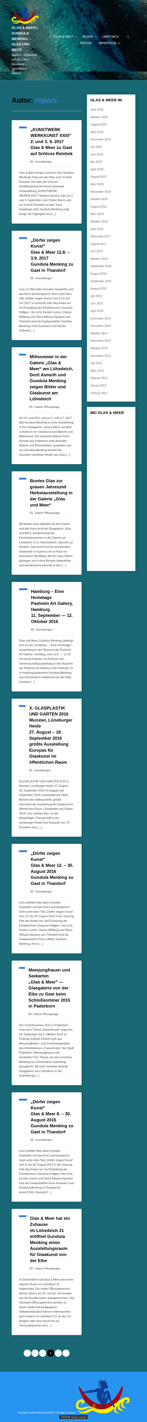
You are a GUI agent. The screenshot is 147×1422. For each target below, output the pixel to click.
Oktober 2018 (99, 221)
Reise (116, 548)
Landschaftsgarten (101, 517)
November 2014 (100, 325)
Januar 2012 (98, 385)
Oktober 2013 (99, 348)
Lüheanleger (98, 523)
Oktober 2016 (99, 258)
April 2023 (96, 169)
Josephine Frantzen (102, 500)
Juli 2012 (96, 363)
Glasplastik (103, 477)
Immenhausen (99, 495)
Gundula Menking (119, 484)
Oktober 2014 (99, 333)
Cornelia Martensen (115, 435)
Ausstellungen (43, 161)
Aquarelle (113, 422)
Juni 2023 (96, 154)
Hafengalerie (98, 490)
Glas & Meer (64, 36)
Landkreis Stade (100, 510)
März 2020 (97, 184)
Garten (98, 461)
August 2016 (98, 273)
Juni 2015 (96, 303)
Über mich (110, 36)
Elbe (97, 441)
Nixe (125, 542)
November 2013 (100, 340)
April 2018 (96, 229)
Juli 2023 (96, 146)
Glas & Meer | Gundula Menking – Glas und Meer (24, 39)
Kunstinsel (109, 505)
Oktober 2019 (99, 199)
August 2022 (98, 176)
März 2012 (97, 370)
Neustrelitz (111, 543)
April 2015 (96, 310)
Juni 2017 (96, 251)
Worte (115, 565)
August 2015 (98, 288)
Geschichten (115, 461)
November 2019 (100, 191)
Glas (95, 470)
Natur (96, 542)
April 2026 (96, 109)
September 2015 (101, 281)
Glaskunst (115, 469)
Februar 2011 (98, 393)
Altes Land (98, 422)
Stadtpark (97, 560)
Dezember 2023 (100, 139)
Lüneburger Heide (114, 528)
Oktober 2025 (99, 117)
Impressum (107, 43)
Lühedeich (115, 523)
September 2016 (101, 266)
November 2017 (100, 236)
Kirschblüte (122, 500)
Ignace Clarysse (118, 490)
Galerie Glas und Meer (103, 455)
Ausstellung (100, 428)
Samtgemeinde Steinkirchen (105, 554)
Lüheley (96, 528)
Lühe (120, 517)
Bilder (88, 36)
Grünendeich (99, 484)
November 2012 (100, 355)
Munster (122, 535)
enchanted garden (116, 442)
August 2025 (98, 124)
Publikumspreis (100, 549)
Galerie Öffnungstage (46, 406)
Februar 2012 (99, 378)
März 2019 (97, 213)
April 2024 (96, 132)
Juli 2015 (96, 296)
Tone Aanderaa (99, 565)
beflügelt (117, 429)
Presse (86, 43)
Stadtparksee (114, 560)
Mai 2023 (96, 161)
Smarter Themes (78, 1417)
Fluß (107, 449)
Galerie (121, 449)
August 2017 (98, 243)
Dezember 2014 (100, 318)
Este (95, 449)
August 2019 (98, 206)
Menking (101, 534)
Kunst (95, 505)
